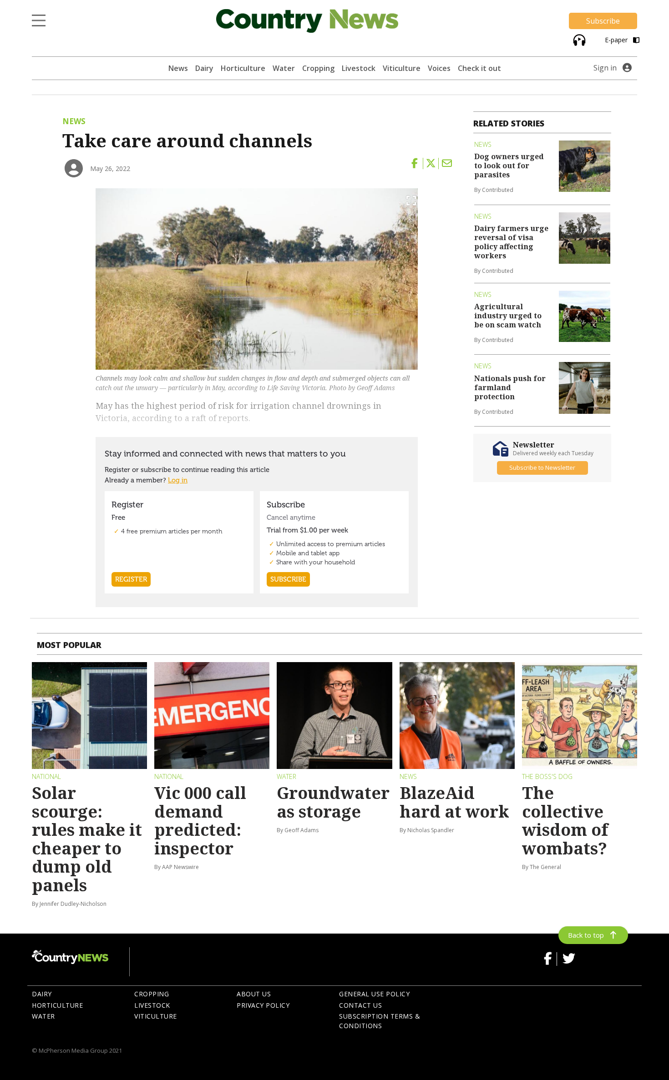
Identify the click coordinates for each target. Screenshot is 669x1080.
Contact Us (360, 1005)
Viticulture (402, 68)
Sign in (605, 68)
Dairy (204, 68)
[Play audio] (578, 39)
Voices (439, 68)
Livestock (358, 68)
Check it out (479, 68)
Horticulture (243, 68)
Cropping (318, 68)
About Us (254, 994)
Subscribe (603, 21)
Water (284, 68)
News (178, 68)
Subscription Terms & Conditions (379, 1021)
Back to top (586, 934)
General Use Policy (374, 994)
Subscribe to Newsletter (542, 468)
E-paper (617, 39)
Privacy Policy (263, 1005)
